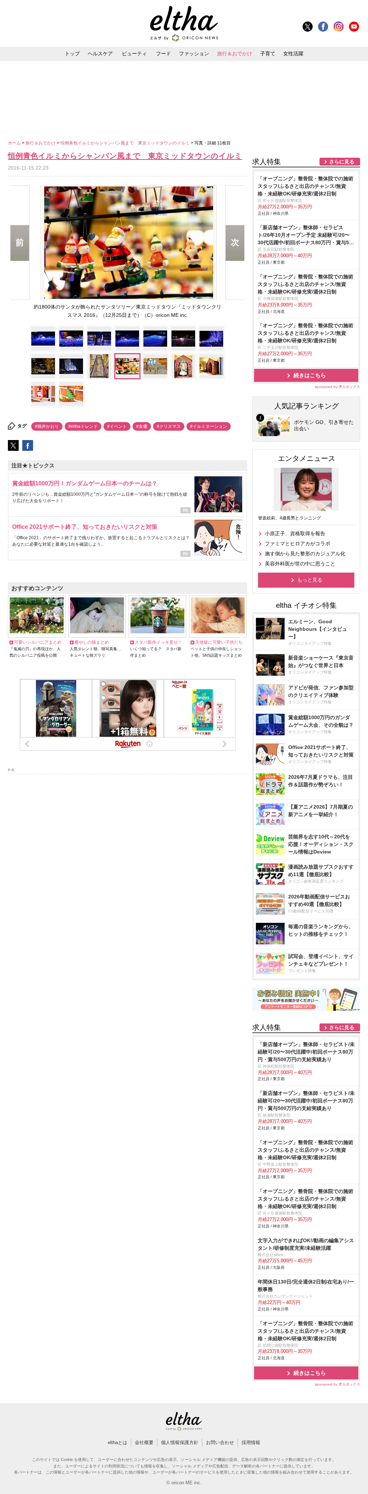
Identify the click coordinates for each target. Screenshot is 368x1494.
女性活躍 (293, 53)
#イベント (117, 426)
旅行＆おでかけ (234, 53)
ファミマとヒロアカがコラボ (297, 543)
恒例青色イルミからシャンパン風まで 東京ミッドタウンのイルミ (125, 142)
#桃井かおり (47, 426)
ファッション (194, 53)
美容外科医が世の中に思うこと (300, 563)
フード (163, 53)
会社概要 (144, 1442)
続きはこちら (310, 375)
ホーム (15, 142)
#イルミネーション (208, 426)
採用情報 (251, 1442)
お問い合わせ (220, 1442)
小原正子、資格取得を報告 (295, 533)
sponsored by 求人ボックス (337, 387)
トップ (72, 53)
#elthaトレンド (83, 426)
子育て (267, 53)
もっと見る (309, 580)
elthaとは (117, 1442)
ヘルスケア (100, 53)
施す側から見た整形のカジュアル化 (305, 553)
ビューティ (134, 53)
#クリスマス (169, 426)
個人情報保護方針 (179, 1442)
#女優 (141, 426)
